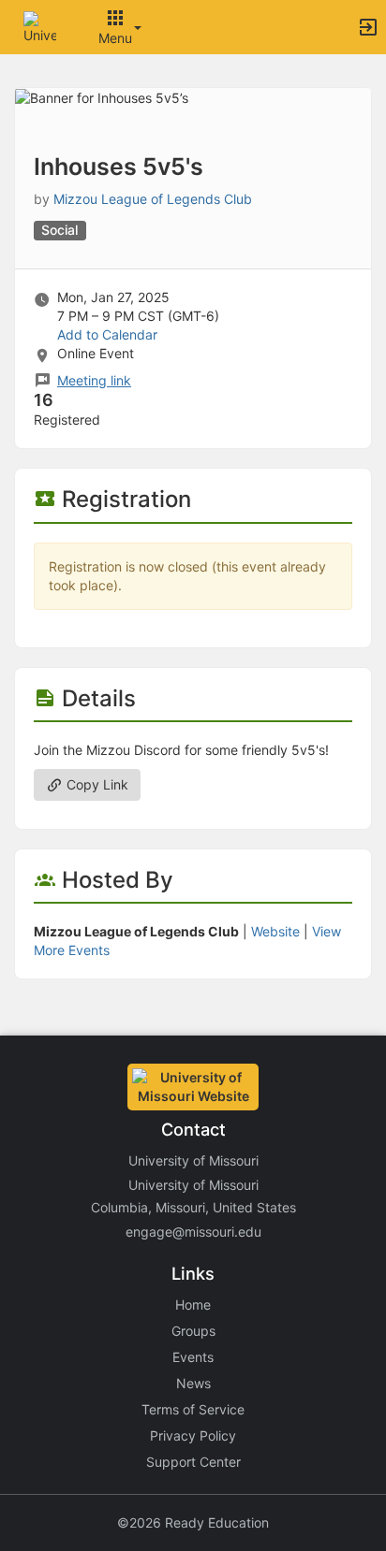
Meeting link (94, 380)
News (193, 1383)
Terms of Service (193, 1409)
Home (193, 1304)
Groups (193, 1331)
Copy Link (95, 784)
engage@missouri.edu (193, 1231)
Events (193, 1357)
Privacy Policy (193, 1435)
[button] (40, 26)
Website (275, 931)
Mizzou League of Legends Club (152, 199)
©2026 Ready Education (193, 1522)
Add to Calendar (107, 334)
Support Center (193, 1462)
